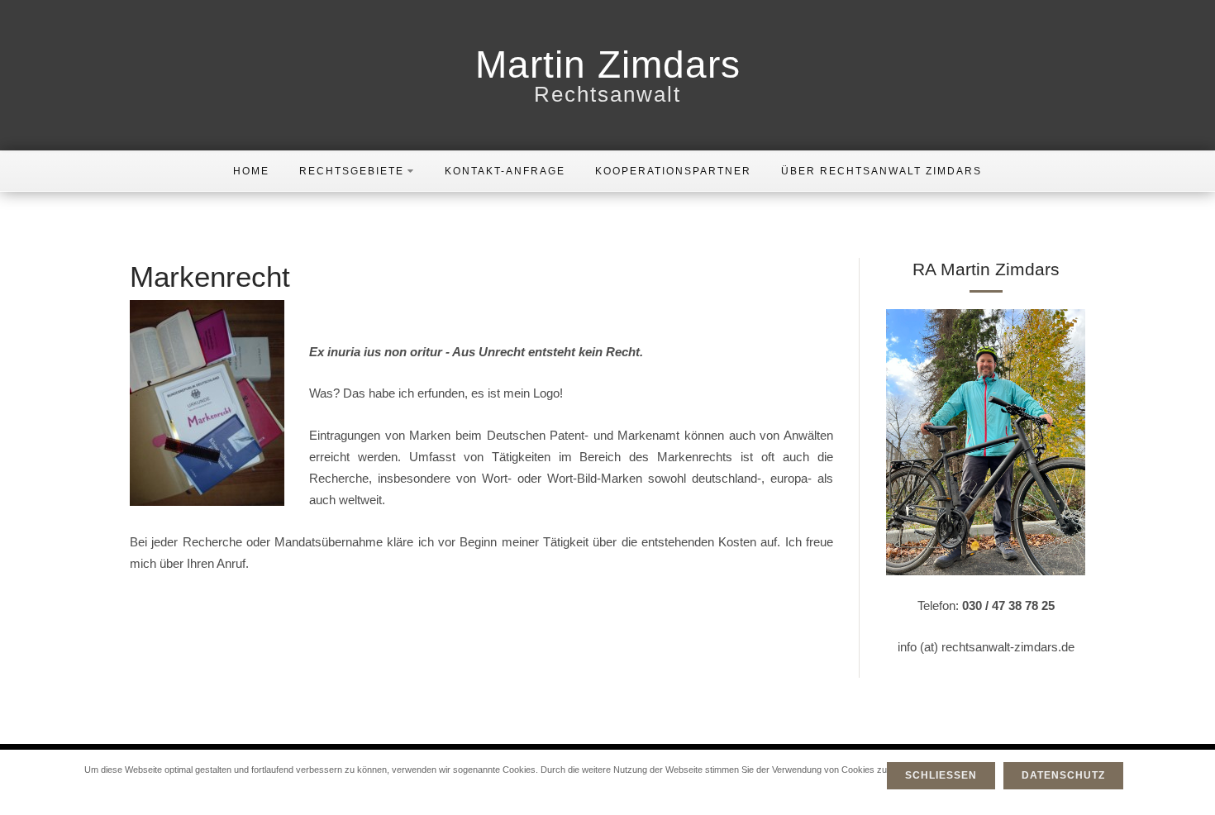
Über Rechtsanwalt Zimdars (881, 171)
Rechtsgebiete (351, 171)
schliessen (941, 775)
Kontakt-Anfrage (505, 171)
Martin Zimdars (608, 64)
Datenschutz (1063, 775)
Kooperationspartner (673, 171)
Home (251, 171)
